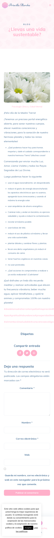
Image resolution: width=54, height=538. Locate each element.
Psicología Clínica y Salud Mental (27, 106)
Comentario (27, 388)
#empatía (32, 309)
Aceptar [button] (28, 528)
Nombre (27, 422)
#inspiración (45, 309)
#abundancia (27, 315)
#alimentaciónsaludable (17, 321)
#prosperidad (42, 315)
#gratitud (15, 315)
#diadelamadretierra (15, 309)
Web (27, 454)
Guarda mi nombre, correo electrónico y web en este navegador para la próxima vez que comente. (27, 480)
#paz (7, 315)
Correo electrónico (27, 438)
